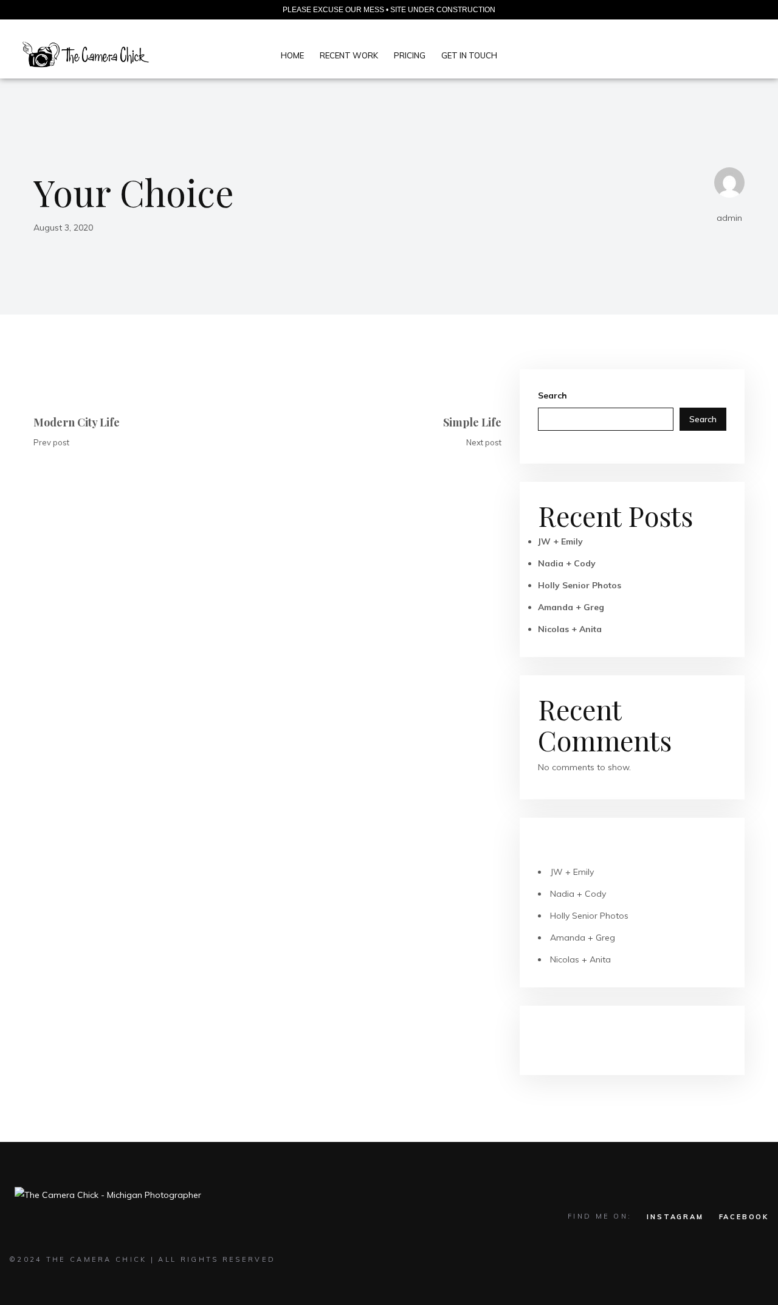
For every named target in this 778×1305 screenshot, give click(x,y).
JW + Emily (560, 541)
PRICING (409, 55)
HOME (292, 55)
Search (552, 395)
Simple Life (472, 422)
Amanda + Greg (571, 607)
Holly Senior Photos (579, 585)
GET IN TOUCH (469, 55)
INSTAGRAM (675, 1217)
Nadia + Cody (567, 563)
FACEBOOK (744, 1217)
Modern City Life (76, 422)
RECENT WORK (349, 55)
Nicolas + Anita (570, 629)
